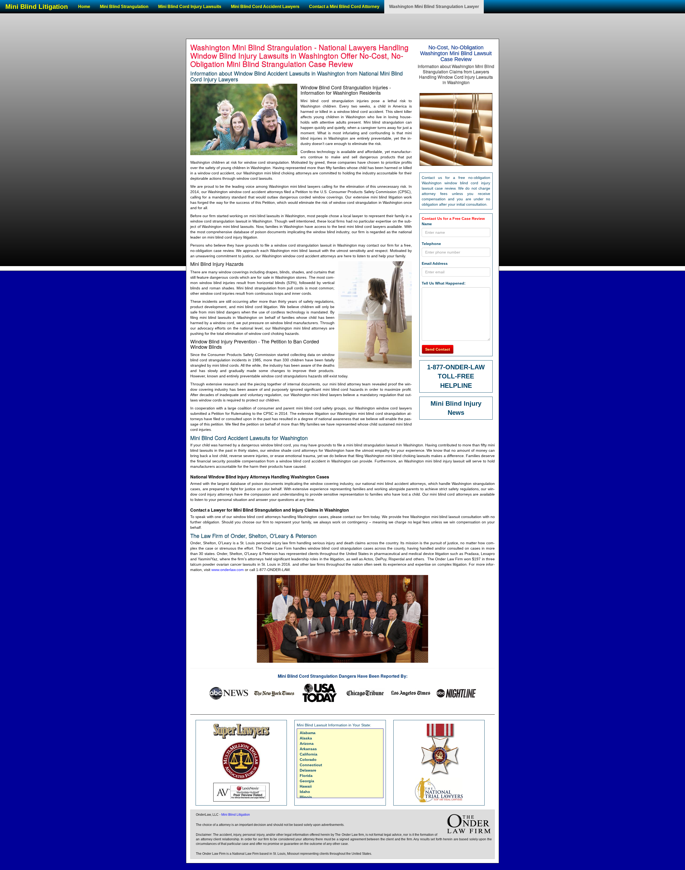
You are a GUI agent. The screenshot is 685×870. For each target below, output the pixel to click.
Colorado (308, 759)
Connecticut (311, 765)
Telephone (431, 244)
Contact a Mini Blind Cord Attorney (344, 6)
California (308, 754)
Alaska (306, 738)
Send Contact (437, 349)
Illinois (306, 797)
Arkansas (308, 749)
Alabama (307, 733)
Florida (306, 775)
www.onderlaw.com (227, 570)
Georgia (307, 781)
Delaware (308, 770)
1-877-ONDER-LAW (456, 367)
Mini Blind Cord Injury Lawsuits (189, 6)
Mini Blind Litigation (36, 6)
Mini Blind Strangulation (124, 6)
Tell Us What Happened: (444, 283)
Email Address (435, 263)
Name (427, 224)
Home (84, 6)
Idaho (305, 791)
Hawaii (306, 786)
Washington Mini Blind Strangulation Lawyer (434, 6)
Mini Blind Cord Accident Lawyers (265, 6)
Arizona (307, 743)
